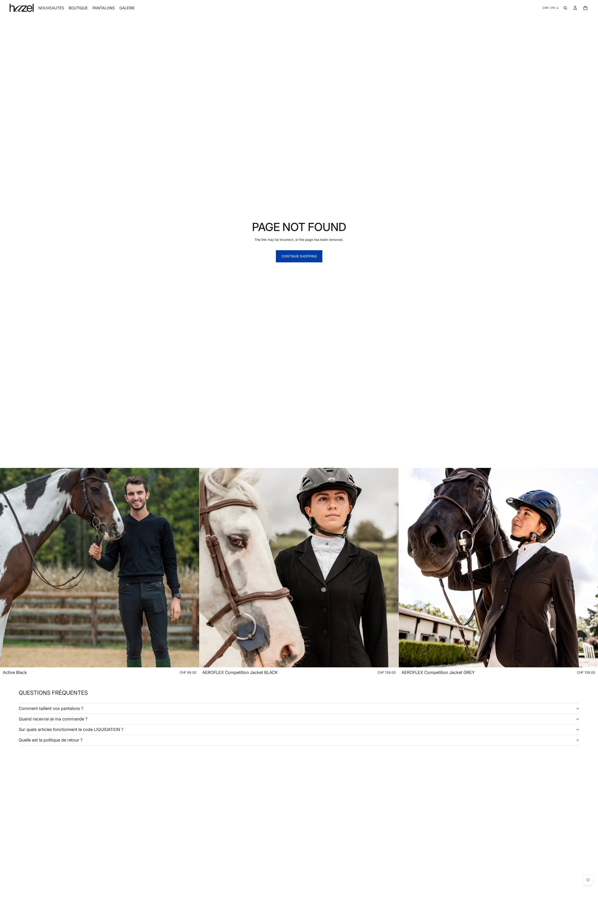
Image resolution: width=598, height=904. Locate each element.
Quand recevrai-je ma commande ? (53, 718)
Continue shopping (299, 256)
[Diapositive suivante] (391, 567)
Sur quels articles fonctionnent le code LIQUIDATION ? (71, 729)
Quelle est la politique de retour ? (50, 740)
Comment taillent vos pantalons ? (51, 708)
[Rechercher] (565, 8)
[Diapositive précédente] (206, 567)
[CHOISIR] (192, 660)
